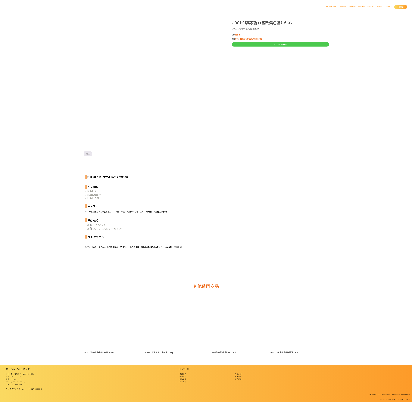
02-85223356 (16, 376)
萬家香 (237, 35)
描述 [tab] (88, 153)
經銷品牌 (343, 6)
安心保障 (361, 6)
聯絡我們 (379, 6)
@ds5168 (18, 384)
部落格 (402, 7)
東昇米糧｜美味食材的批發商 (394, 394)
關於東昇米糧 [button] (330, 6)
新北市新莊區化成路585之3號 (22, 374)
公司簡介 (182, 374)
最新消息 (389, 6)
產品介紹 (370, 6)
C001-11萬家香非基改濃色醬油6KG (248, 39)
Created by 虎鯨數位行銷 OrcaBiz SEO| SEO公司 (395, 399)
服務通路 (352, 6)
